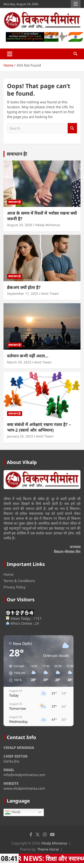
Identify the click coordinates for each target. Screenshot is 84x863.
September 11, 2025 (22, 293)
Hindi (15, 812)
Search (72, 128)
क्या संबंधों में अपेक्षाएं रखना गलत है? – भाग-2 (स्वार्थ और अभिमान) (39, 427)
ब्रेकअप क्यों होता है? (24, 287)
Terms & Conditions (19, 580)
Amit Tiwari (50, 293)
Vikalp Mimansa (47, 225)
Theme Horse (48, 849)
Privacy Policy (15, 587)
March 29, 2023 (19, 362)
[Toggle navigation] (10, 54)
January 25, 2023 (20, 436)
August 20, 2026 (19, 225)
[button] (16, 673)
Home (8, 574)
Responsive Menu (75, 4)
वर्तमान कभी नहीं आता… (27, 356)
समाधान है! (17, 154)
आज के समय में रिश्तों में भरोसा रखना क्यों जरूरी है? (42, 215)
